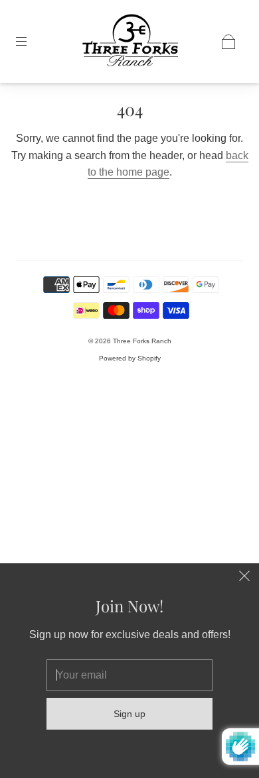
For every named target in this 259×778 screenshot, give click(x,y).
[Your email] (129, 675)
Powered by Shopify (130, 358)
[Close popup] (244, 577)
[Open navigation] (30, 41)
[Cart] (228, 41)
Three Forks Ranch (142, 341)
